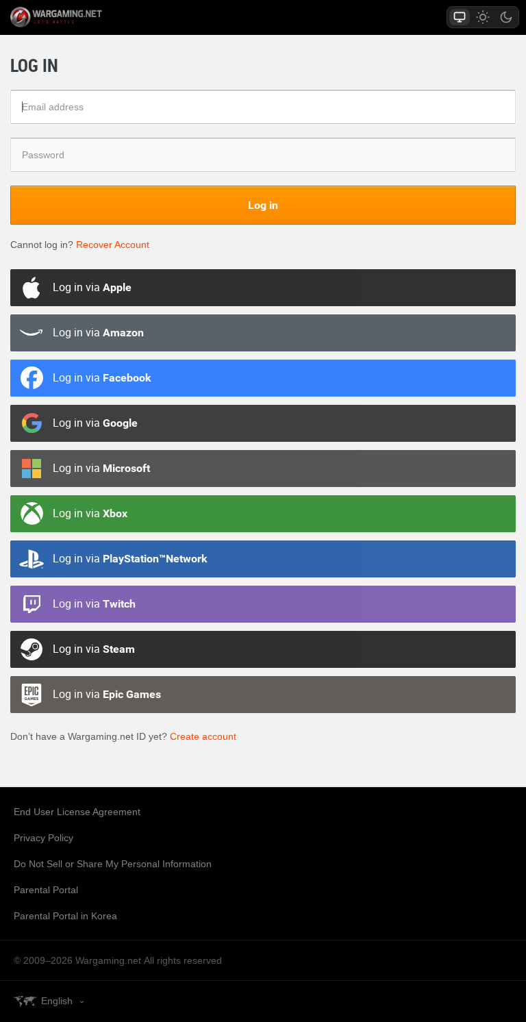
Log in (263, 204)
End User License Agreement (77, 811)
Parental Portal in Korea (65, 915)
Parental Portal (46, 889)
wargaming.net (80, 17)
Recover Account (112, 244)
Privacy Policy (43, 837)
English (57, 1000)
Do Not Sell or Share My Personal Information (113, 863)
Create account (203, 736)
